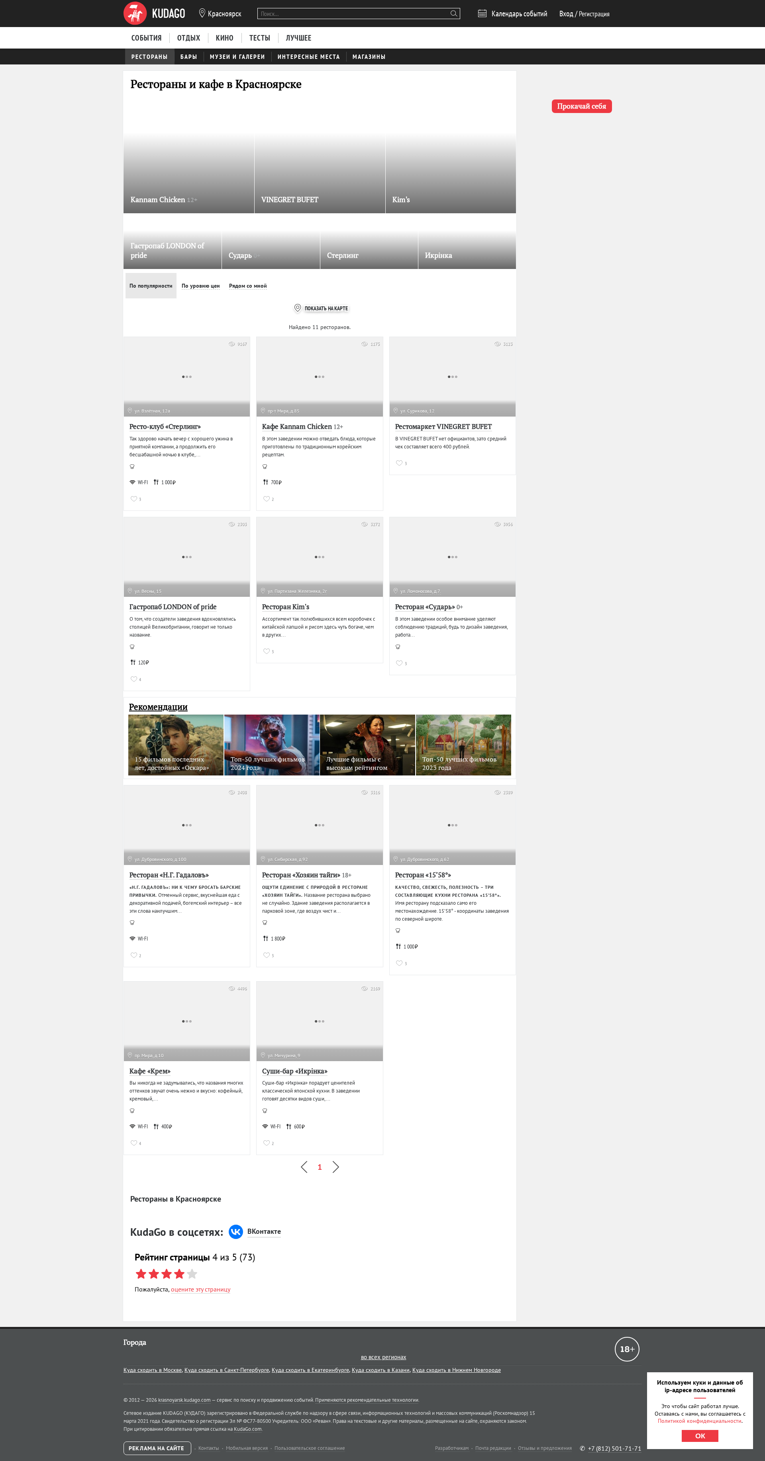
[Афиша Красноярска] (154, 13)
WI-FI (143, 482)
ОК (700, 1436)
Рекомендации (158, 706)
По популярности (151, 285)
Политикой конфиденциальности (699, 1420)
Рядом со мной (248, 285)
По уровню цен (201, 285)
